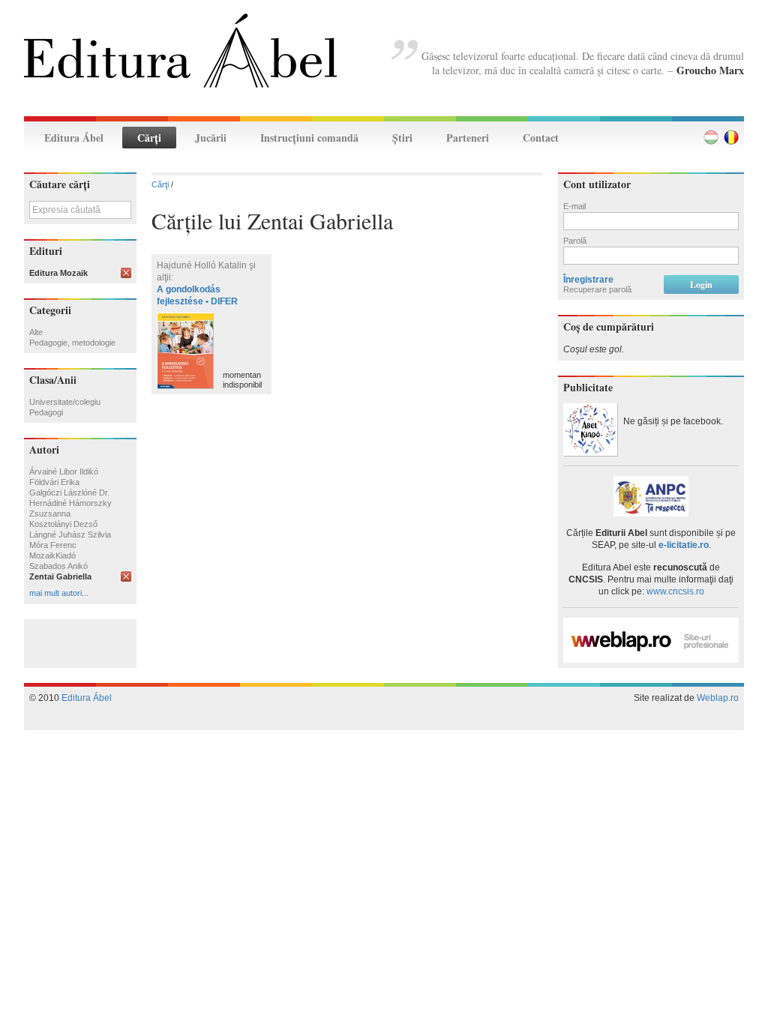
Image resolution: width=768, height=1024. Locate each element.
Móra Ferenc (52, 544)
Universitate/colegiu (64, 401)
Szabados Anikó (58, 565)
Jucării (210, 137)
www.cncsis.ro (675, 591)
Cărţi (149, 137)
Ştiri (402, 137)
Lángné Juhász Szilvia (70, 534)
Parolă (574, 240)
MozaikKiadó (52, 555)
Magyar (711, 137)
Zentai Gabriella (60, 576)
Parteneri (467, 137)
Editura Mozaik (58, 272)
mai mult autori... (58, 592)
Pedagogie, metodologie (72, 342)
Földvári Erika (54, 482)
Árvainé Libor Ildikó (63, 471)
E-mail (574, 206)
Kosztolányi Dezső (63, 523)
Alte (36, 332)
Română (731, 137)
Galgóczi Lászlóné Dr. (69, 492)
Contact (541, 137)
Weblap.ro (718, 698)
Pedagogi (46, 412)
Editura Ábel (74, 137)
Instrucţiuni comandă (309, 137)
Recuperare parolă (597, 289)
